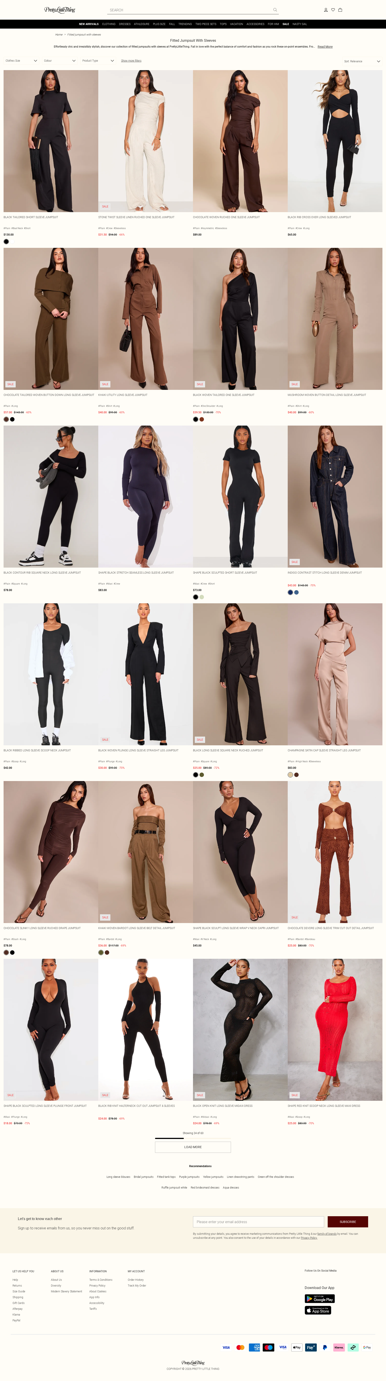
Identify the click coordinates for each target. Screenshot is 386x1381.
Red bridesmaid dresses (205, 1187)
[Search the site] (275, 10)
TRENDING (185, 24)
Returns (17, 1285)
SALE (286, 24)
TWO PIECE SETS (205, 24)
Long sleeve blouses (118, 1176)
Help (15, 1279)
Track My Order (137, 1285)
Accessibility (96, 1303)
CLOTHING (108, 24)
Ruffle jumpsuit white (174, 1187)
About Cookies (97, 1291)
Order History (136, 1279)
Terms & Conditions (100, 1279)
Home (58, 34)
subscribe (348, 1222)
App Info (94, 1297)
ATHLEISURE (141, 24)
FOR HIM (273, 24)
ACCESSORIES (255, 24)
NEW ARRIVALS (89, 24)
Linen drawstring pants (240, 1176)
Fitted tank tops (166, 1176)
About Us (56, 1279)
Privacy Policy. (309, 1237)
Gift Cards (19, 1303)
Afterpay (18, 1308)
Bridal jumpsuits (143, 1176)
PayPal (16, 1320)
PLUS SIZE (159, 24)
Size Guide (19, 1291)
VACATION (236, 24)
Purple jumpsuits (189, 1176)
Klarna (16, 1314)
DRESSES (124, 24)
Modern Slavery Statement (66, 1291)
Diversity (56, 1285)
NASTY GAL (300, 24)
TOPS (223, 24)
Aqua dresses (231, 1187)
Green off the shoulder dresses (276, 1176)
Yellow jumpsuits (213, 1176)
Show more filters (131, 60)
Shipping (18, 1297)
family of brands (327, 1233)
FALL (172, 24)
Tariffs (93, 1308)
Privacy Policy (97, 1285)
